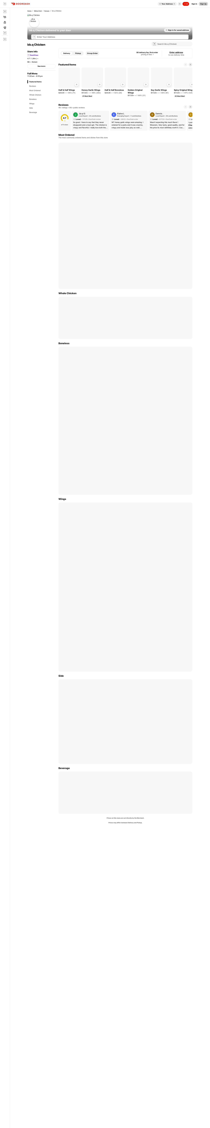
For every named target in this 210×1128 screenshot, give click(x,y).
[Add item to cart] (77, 84)
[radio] (67, 53)
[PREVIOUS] (186, 107)
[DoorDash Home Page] (20, 4)
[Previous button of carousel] (186, 65)
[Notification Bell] (180, 4)
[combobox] (112, 37)
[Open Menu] (4, 3)
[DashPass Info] (153, 54)
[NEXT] (190, 107)
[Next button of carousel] (190, 65)
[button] (179, 4)
